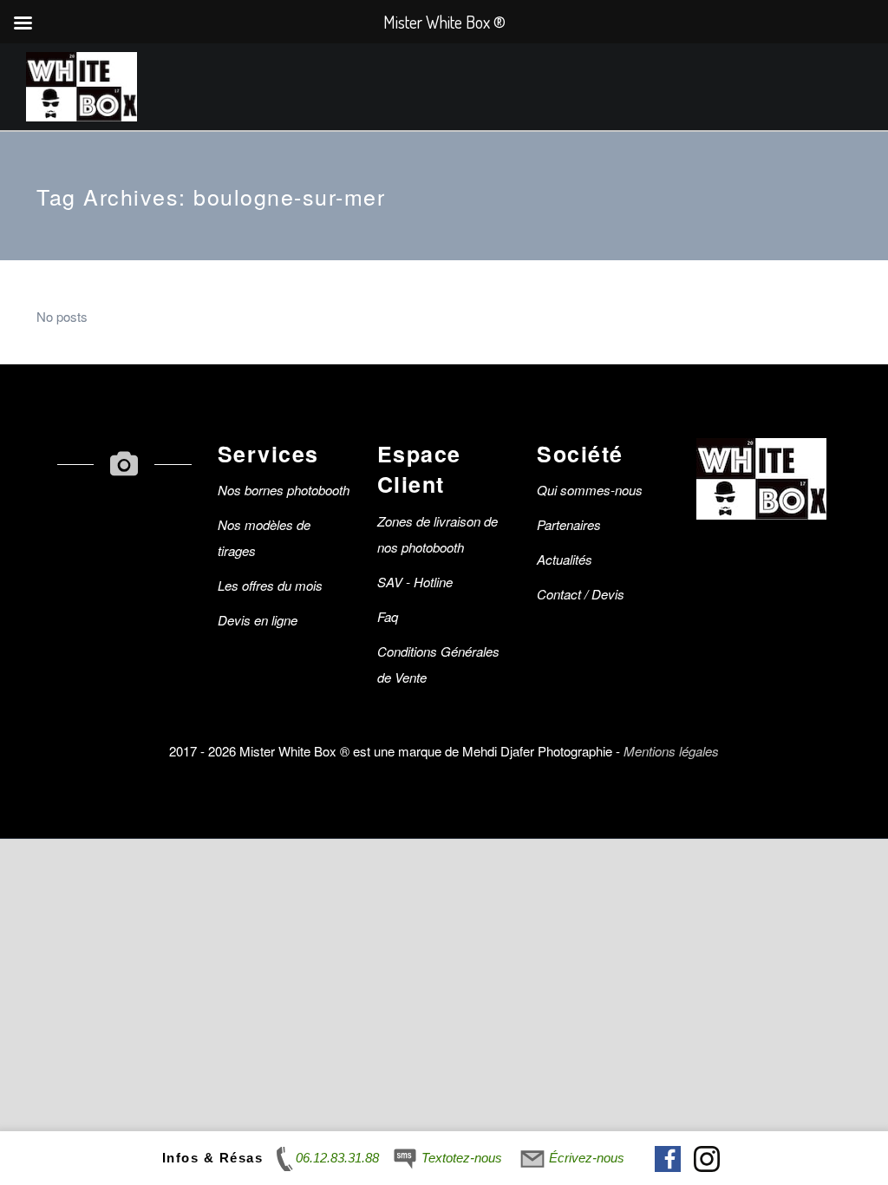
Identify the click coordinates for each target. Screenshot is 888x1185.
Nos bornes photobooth (283, 490)
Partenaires (569, 524)
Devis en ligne (257, 620)
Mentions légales (671, 751)
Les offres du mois (270, 585)
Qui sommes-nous (590, 490)
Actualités (564, 559)
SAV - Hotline (415, 582)
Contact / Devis (580, 594)
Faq (387, 616)
